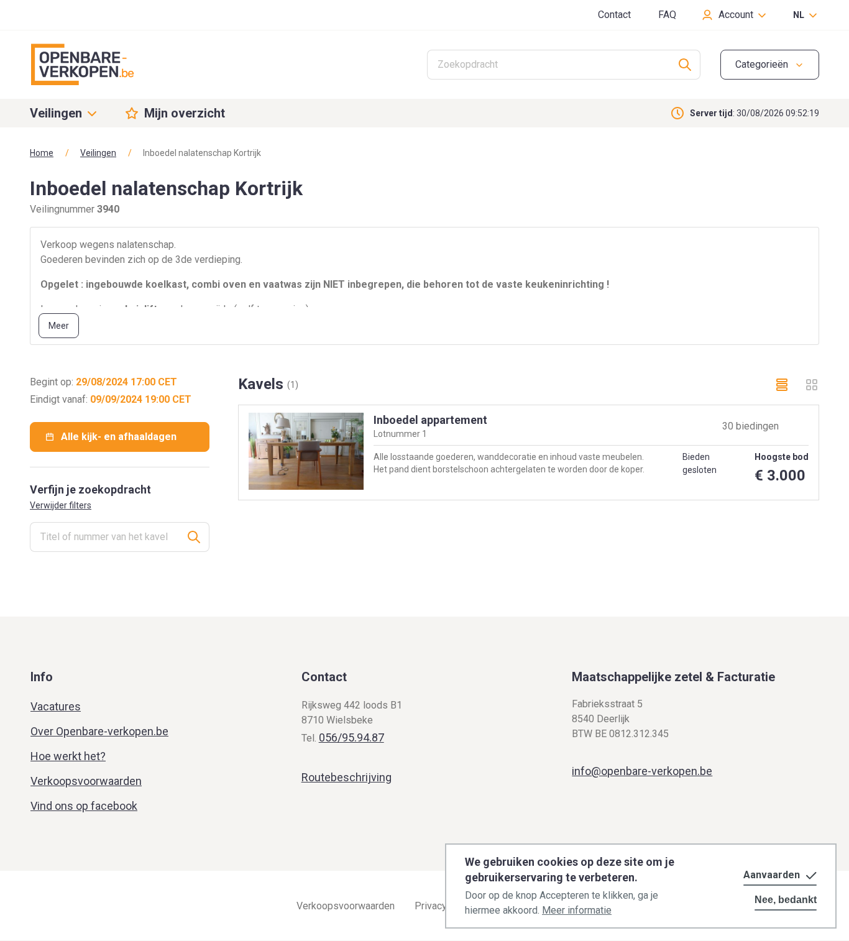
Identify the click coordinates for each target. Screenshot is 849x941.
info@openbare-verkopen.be (642, 771)
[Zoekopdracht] (685, 65)
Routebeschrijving (346, 777)
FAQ (667, 15)
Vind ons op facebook (83, 805)
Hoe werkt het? (68, 756)
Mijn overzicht (184, 113)
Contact (614, 15)
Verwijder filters (60, 505)
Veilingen (98, 153)
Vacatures (55, 706)
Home (41, 153)
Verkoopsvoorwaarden (86, 780)
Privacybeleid (444, 906)
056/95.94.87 (351, 737)
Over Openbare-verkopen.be (99, 731)
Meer (58, 326)
